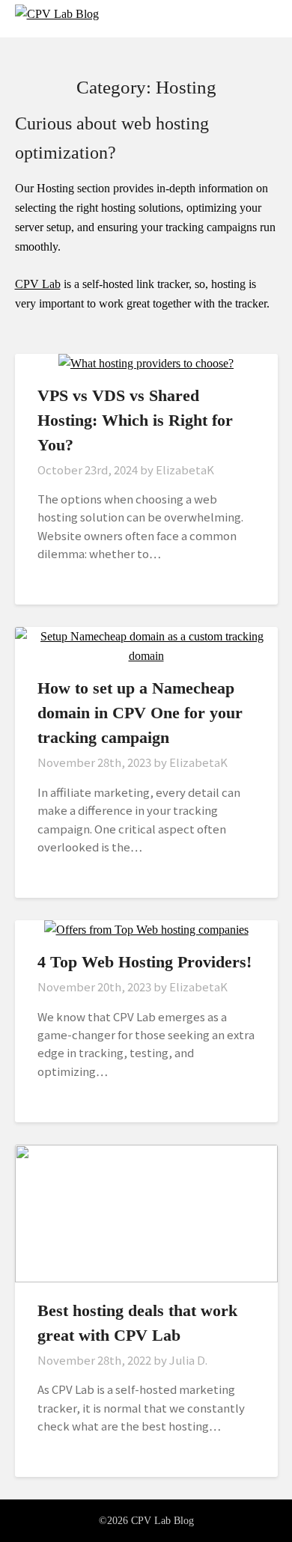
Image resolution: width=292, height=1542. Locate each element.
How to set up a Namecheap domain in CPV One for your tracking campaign (140, 713)
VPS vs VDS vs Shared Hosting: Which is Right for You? (135, 420)
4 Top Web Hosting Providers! (144, 961)
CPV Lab (38, 284)
